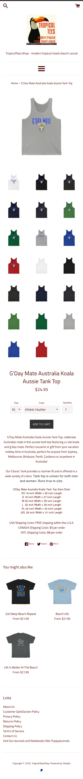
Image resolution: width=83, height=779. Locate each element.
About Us (9, 706)
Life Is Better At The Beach (21, 667)
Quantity (67, 403)
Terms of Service (13, 731)
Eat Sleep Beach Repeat (21, 613)
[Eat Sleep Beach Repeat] (20, 591)
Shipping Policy (12, 726)
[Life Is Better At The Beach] (20, 645)
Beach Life (62, 613)
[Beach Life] (62, 591)
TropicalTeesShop (40, 763)
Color (41, 403)
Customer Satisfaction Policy (21, 711)
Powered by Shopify (60, 763)
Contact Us (10, 736)
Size (16, 403)
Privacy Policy (11, 716)
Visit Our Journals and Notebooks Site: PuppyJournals (36, 740)
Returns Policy (12, 721)
